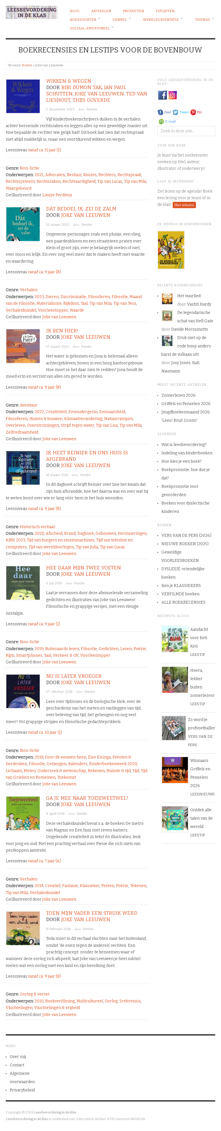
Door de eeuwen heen (65, 757)
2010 (39, 1001)
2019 (39, 648)
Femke (91, 109)
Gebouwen (106, 533)
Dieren (52, 296)
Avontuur (28, 405)
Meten (30, 770)
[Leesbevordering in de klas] (32, 11)
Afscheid (54, 533)
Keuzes (90, 174)
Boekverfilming (60, 1001)
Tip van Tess (124, 303)
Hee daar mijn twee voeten (83, 568)
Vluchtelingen (19, 1007)
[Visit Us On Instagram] (172, 95)
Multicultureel (90, 1001)
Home (27, 65)
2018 (39, 757)
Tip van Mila (135, 181)
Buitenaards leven (62, 648)
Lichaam (14, 770)
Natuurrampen (118, 418)
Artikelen (101, 11)
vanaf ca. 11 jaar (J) (44, 150)
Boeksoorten (83, 20)
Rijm (10, 655)
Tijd (135, 770)
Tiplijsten (165, 11)
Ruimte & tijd (118, 770)
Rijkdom (71, 303)
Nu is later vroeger (74, 676)
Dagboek (85, 533)
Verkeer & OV (66, 655)
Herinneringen (132, 533)
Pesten (107, 885)
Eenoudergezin (83, 411)
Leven (126, 648)
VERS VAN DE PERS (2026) (186, 535)
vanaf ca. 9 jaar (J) (44, 624)
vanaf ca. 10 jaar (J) (45, 732)
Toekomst (66, 777)
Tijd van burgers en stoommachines (60, 540)
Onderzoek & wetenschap (61, 770)
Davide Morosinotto (189, 329)
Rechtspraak (129, 174)
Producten (133, 11)
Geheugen (56, 763)
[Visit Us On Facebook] (162, 95)
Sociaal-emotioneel (90, 28)
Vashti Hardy (199, 304)
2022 (39, 411)
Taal (84, 303)
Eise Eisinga (99, 757)
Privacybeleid (22, 1090)
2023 (39, 296)
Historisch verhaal (37, 526)
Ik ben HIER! (62, 331)
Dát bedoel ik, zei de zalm (81, 209)
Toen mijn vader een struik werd (91, 913)
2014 (39, 885)
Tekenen (138, 885)
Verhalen (28, 289)
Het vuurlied (189, 295)
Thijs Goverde (91, 100)
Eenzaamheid (112, 411)
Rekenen (96, 770)
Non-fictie (29, 168)
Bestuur (74, 174)
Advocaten (55, 174)
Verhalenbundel (21, 310)
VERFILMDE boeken (180, 594)
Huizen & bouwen (45, 418)
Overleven (15, 425)
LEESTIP (197, 654)
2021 (39, 174)
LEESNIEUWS (202, 794)
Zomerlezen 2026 (178, 395)
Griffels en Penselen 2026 (186, 403)
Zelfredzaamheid (22, 432)
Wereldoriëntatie (161, 20)
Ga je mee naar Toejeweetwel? (87, 798)
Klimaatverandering (83, 418)
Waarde (77, 310)
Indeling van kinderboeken (186, 453)
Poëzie (140, 648)
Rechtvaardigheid (79, 181)
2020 (39, 533)
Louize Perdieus (57, 195)
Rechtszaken (49, 181)
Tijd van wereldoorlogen (51, 547)
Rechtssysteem (20, 181)
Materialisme (49, 303)
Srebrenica (129, 1001)
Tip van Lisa (107, 425)
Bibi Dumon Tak (81, 87)
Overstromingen (43, 425)
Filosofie (120, 296)
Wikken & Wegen (68, 81)
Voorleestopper (53, 310)
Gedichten (109, 648)
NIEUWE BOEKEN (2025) (185, 543)
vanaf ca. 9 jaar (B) (44, 272)
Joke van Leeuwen (99, 94)
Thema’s (202, 20)
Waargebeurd (18, 188)
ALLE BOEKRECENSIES (183, 602)
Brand (70, 533)
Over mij (18, 1056)
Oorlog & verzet (34, 994)
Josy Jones (180, 362)
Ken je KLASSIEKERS (181, 585)
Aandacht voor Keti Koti (199, 638)
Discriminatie (73, 296)
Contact (17, 1065)
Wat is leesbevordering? (184, 444)
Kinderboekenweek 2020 (113, 763)
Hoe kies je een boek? (181, 461)
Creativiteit (56, 411)
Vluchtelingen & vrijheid (57, 1007)
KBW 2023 (15, 540)
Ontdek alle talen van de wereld (201, 818)
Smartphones (29, 655)
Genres (120, 20)
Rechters (107, 174)
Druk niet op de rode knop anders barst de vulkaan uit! (186, 346)
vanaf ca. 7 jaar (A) (44, 861)
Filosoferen (99, 296)
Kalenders (77, 763)
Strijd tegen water (77, 425)
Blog (74, 11)
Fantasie (70, 885)
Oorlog (111, 1001)
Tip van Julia (87, 547)
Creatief (52, 885)
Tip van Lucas (109, 181)
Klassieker (90, 885)
